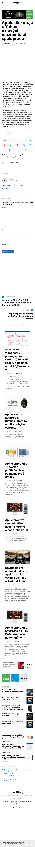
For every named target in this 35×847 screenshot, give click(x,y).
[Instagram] (16, 807)
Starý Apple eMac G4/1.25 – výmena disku (15, 780)
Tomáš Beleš (7, 43)
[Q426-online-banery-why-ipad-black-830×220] (17, 14)
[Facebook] (10, 807)
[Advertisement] (17, 274)
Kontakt (18, 803)
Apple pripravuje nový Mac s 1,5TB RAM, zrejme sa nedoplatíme (16, 632)
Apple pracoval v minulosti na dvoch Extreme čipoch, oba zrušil (17, 525)
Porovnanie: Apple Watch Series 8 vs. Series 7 (11, 699)
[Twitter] (13, 807)
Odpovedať (5, 188)
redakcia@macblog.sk (9, 157)
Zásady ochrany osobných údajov (20, 801)
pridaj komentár (19, 373)
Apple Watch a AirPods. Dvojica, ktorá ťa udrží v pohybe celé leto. (16, 421)
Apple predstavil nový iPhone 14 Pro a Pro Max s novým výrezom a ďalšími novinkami (12, 707)
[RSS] (24, 807)
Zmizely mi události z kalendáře (12, 776)
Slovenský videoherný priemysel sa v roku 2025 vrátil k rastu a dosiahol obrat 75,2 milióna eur (17, 359)
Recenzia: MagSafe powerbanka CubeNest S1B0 (12, 691)
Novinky (10, 133)
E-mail (3, 237)
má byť (9, 102)
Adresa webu (5, 244)
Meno (3, 229)
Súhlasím (29, 843)
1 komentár (24, 43)
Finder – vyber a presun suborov (12, 778)
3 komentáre (17, 641)
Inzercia (5, 801)
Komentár (4, 207)
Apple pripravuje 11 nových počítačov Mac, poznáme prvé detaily (16, 470)
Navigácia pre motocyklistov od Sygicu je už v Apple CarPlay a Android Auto (16, 574)
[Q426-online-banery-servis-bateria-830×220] (17, 665)
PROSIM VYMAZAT (8, 774)
